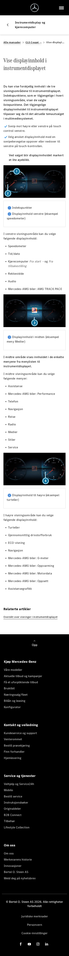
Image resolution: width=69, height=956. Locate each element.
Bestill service (13, 796)
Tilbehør (9, 821)
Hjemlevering (12, 758)
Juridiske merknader (34, 916)
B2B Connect (12, 815)
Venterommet (13, 739)
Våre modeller (13, 670)
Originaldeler (12, 809)
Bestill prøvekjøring (17, 745)
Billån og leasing (14, 701)
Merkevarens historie (18, 859)
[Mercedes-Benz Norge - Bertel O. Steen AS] (34, 7)
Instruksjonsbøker (16, 802)
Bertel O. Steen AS (16, 872)
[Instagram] (38, 944)
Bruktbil (9, 688)
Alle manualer (12, 42)
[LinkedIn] (46, 944)
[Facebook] (20, 944)
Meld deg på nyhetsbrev (20, 878)
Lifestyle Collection (17, 827)
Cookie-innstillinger (34, 933)
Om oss (9, 853)
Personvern (34, 925)
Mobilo (8, 790)
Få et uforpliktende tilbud (21, 682)
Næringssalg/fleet (16, 695)
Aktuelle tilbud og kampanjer (23, 676)
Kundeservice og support (20, 733)
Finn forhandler (14, 752)
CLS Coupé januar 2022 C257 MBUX (33, 42)
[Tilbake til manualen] (9, 25)
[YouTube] (29, 944)
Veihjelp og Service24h (19, 784)
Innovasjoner (12, 866)
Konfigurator (12, 707)
